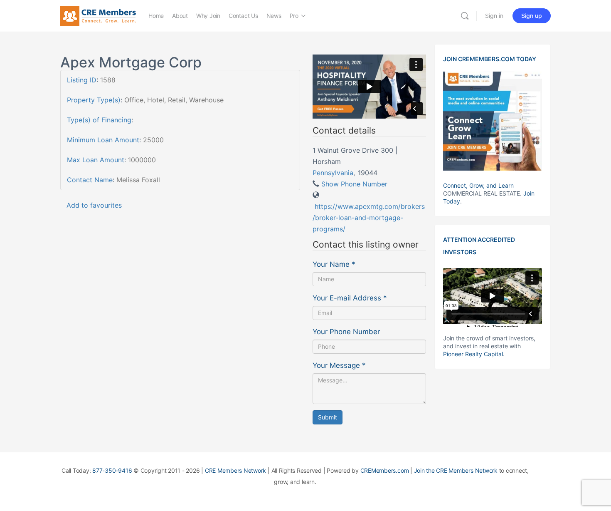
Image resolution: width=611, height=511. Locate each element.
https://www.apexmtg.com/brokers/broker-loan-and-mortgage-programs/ (369, 217)
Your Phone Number (346, 331)
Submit (327, 417)
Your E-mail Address (350, 298)
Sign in (494, 15)
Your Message (339, 365)
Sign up (531, 15)
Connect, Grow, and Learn (478, 185)
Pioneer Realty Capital (473, 353)
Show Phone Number (354, 184)
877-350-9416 (112, 470)
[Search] (464, 16)
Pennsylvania (333, 173)
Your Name (334, 264)
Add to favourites (94, 205)
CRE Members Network (235, 470)
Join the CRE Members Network (456, 470)
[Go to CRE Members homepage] (98, 15)
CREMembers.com (384, 470)
